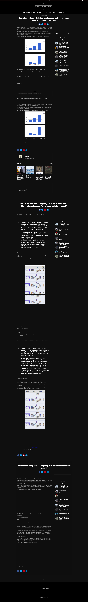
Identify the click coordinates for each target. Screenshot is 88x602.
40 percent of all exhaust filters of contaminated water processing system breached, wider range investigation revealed (39, 177)
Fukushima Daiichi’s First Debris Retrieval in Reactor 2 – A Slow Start (64, 62)
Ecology (50, 12)
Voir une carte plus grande (35, 447)
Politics (45, 12)
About (64, 12)
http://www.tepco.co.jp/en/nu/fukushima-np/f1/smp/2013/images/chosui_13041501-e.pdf (31, 69)
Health (34, 12)
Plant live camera (14, 0)
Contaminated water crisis (44, 15)
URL (47, 31)
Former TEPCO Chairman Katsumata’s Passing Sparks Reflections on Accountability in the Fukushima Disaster (64, 57)
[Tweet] (42, 24)
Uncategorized (59, 12)
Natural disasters (29, 12)
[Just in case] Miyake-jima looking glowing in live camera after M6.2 (45, 186)
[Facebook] (82, 0)
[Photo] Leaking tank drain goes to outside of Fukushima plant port (31, 94)
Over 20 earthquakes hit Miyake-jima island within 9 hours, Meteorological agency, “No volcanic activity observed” (24, 188)
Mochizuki (27, 156)
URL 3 (40, 258)
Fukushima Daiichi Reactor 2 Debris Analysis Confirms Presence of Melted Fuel (63, 48)
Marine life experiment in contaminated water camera (25, 0)
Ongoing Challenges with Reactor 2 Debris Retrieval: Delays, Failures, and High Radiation (64, 66)
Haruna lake (19, 596)
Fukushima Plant (39, 12)
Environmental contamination (28, 93)
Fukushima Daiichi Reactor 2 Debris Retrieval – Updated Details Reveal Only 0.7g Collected (63, 53)
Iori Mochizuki (19, 83)
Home (24, 12)
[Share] (39, 24)
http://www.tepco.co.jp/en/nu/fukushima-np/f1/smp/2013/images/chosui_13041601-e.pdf (31, 71)
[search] (68, 29)
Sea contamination (35, 93)
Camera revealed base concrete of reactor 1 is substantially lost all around (64, 71)
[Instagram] (86, 0)
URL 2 (21, 252)
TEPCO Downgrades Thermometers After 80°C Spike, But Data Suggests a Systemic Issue (64, 39)
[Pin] (45, 24)
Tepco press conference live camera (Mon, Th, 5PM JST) (42, 0)
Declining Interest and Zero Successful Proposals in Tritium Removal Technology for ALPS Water (20, 177)
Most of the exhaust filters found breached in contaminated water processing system (48, 177)
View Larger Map (35, 323)
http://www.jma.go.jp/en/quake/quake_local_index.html (25, 449)
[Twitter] (84, 0)
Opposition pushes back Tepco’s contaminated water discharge (30, 176)
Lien (22, 344)
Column (54, 12)
